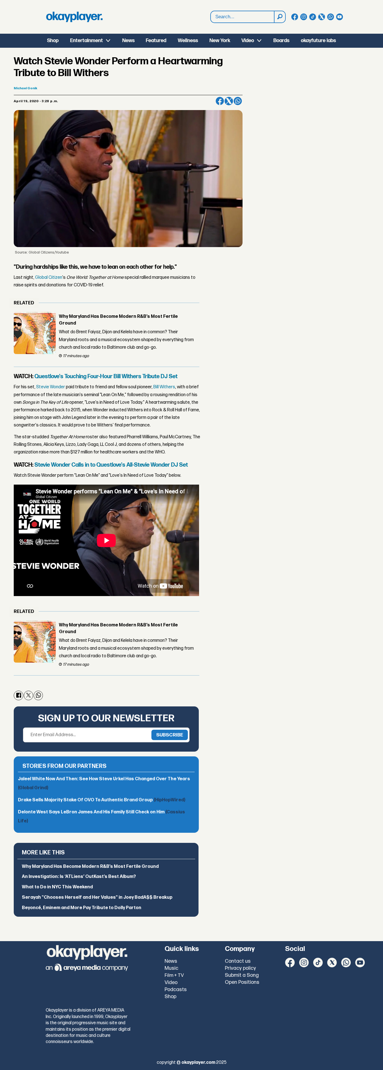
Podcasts (176, 990)
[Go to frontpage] (74, 16)
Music (171, 968)
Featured (156, 41)
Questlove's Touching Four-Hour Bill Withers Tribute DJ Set (105, 376)
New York (219, 41)
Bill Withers (164, 387)
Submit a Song (242, 975)
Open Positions (242, 982)
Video (247, 41)
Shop (53, 41)
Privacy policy (240, 968)
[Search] (279, 16)
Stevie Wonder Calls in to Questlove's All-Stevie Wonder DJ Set (111, 465)
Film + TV (174, 975)
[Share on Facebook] (220, 101)
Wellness (188, 41)
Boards (281, 41)
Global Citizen (48, 277)
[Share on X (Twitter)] (229, 101)
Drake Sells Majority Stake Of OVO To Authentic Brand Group (101, 800)
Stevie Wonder (50, 387)
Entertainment (86, 41)
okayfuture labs (318, 41)
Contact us (238, 961)
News (128, 41)
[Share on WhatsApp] (238, 101)
